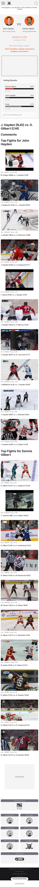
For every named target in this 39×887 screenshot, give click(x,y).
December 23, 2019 (19, 37)
